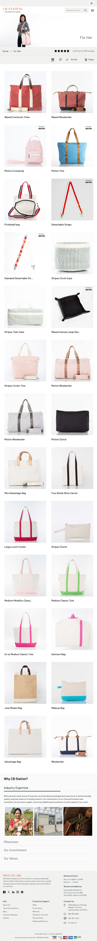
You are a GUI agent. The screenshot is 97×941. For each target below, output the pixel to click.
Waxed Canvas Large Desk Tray (68, 331)
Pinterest (22, 892)
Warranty (36, 911)
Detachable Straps (61, 224)
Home (5, 51)
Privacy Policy (38, 918)
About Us (6, 905)
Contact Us (72, 923)
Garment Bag (58, 654)
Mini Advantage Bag (15, 493)
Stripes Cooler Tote (15, 385)
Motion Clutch (59, 439)
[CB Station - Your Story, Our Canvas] (12, 10)
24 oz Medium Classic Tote (18, 654)
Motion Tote (57, 170)
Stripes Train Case (14, 331)
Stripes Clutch (59, 546)
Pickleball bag (12, 224)
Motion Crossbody (14, 170)
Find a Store (37, 908)
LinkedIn (13, 892)
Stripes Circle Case (61, 278)
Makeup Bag (57, 707)
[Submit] (85, 10)
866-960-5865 (73, 914)
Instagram (17, 892)
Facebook (4, 892)
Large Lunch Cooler (15, 546)
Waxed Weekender (61, 117)
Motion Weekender (61, 385)
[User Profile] (91, 3)
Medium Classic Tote (62, 600)
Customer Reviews (10, 915)
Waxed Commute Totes (17, 117)
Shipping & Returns (40, 921)
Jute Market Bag (13, 707)
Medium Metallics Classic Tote (20, 600)
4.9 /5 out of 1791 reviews (83, 51)
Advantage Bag (12, 761)
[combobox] (77, 10)
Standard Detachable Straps (19, 278)
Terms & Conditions (10, 908)
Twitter (9, 892)
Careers (6, 918)
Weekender (57, 761)
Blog (4, 911)
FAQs (35, 905)
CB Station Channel (40, 915)
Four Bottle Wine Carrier (64, 493)
